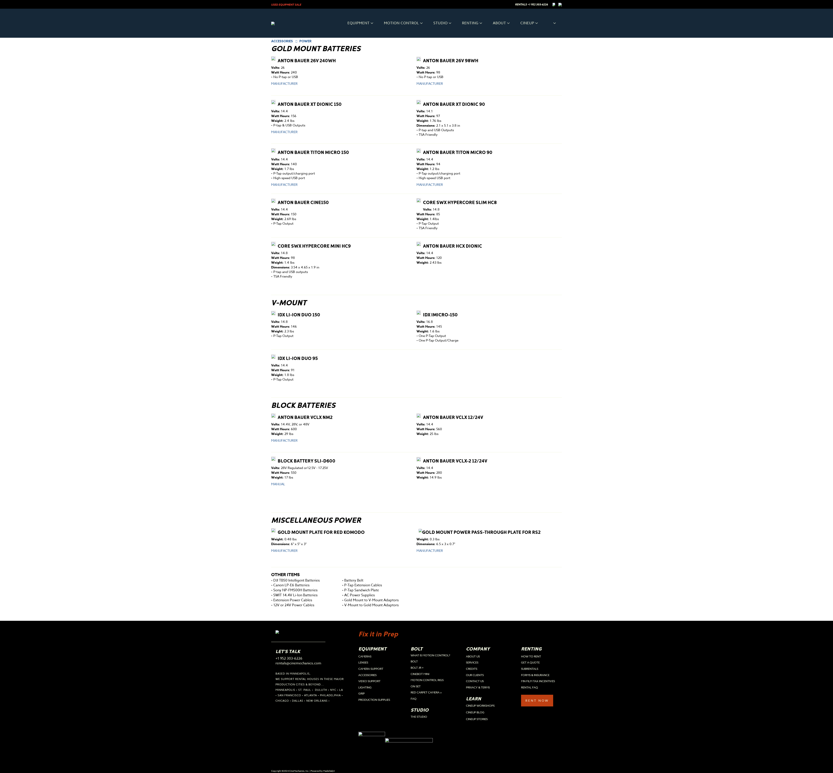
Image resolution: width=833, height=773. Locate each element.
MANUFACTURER (284, 83)
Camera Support (370, 669)
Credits (471, 669)
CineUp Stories (477, 719)
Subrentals (529, 669)
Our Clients (475, 675)
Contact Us (475, 681)
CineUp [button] (527, 23)
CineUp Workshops (480, 706)
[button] (550, 23)
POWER (305, 41)
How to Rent (531, 656)
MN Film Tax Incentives (538, 681)
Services (472, 662)
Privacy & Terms (478, 687)
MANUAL (278, 484)
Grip (361, 693)
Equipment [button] (359, 23)
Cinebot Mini (420, 674)
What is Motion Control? (430, 655)
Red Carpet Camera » (426, 692)
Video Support (369, 681)
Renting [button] (470, 23)
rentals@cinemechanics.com (298, 663)
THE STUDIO (419, 717)
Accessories (367, 675)
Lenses (363, 662)
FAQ (413, 699)
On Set (416, 686)
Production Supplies (374, 700)
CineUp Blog (475, 712)
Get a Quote (530, 662)
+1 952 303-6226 (538, 5)
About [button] (499, 23)
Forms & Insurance (535, 675)
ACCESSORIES (282, 41)
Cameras (364, 656)
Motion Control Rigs (427, 680)
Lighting (365, 687)
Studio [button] (440, 23)
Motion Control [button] (401, 23)
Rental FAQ (529, 687)
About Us (473, 656)
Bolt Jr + (417, 668)
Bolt (414, 661)
